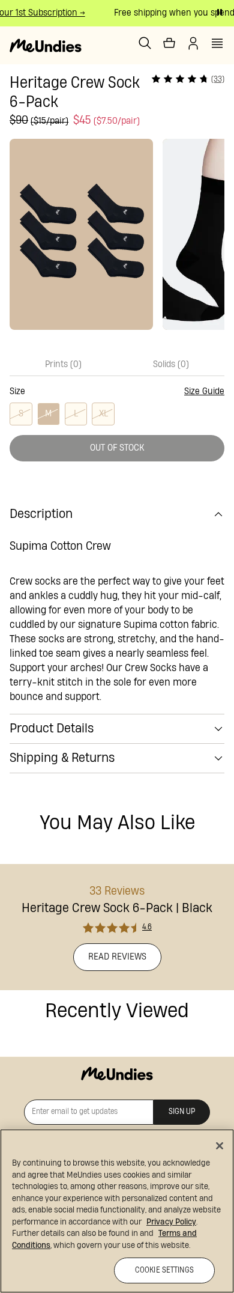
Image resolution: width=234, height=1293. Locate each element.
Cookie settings (164, 1270)
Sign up (182, 1112)
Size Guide (204, 391)
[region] (117, 1211)
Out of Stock (117, 447)
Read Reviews (117, 956)
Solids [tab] (171, 364)
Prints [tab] (63, 364)
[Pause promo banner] (219, 12)
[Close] (219, 1146)
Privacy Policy (171, 1222)
